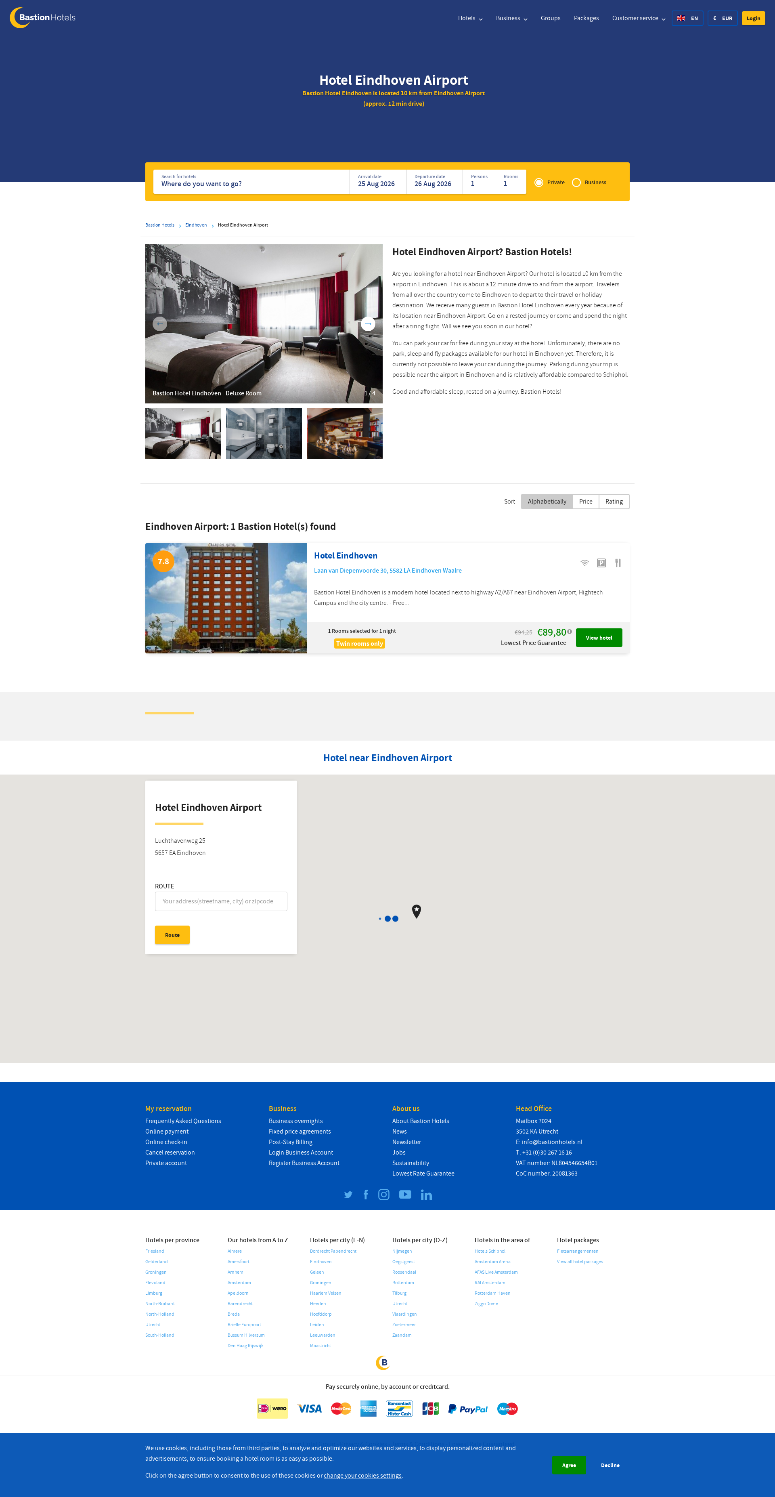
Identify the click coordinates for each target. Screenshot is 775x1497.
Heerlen (318, 1303)
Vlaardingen (404, 1314)
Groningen (156, 1272)
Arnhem (235, 1272)
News (399, 1131)
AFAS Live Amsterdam (496, 1272)
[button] (753, 18)
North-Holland (159, 1314)
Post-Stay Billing (290, 1142)
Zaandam (402, 1335)
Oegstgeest (403, 1261)
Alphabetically (547, 501)
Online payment (167, 1131)
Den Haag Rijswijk (246, 1345)
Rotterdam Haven (493, 1293)
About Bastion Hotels (420, 1121)
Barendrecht (240, 1303)
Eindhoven (321, 1261)
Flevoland (155, 1282)
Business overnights (296, 1121)
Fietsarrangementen (578, 1251)
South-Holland (159, 1335)
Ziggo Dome (486, 1303)
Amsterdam (239, 1282)
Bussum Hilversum (246, 1335)
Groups (551, 18)
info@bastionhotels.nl (552, 1142)
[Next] (368, 324)
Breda (234, 1314)
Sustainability (410, 1163)
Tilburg (399, 1293)
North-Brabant (160, 1303)
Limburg (153, 1293)
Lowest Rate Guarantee (423, 1173)
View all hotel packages (580, 1261)
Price (586, 501)
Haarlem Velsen (325, 1293)
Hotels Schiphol (490, 1251)
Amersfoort (238, 1261)
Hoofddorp (321, 1314)
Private (556, 182)
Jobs (399, 1152)
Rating (614, 501)
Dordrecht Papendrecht (333, 1251)
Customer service (636, 18)
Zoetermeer (404, 1324)
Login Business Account (301, 1152)
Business (509, 18)
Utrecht (152, 1324)
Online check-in (166, 1142)
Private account (166, 1163)
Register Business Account (304, 1163)
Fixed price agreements (300, 1131)
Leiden (317, 1324)
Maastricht (320, 1345)
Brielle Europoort (244, 1324)
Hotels (467, 18)
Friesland (154, 1251)
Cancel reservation (170, 1152)
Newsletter (406, 1142)
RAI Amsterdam (490, 1282)
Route (164, 886)
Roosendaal (404, 1272)
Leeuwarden (322, 1335)
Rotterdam (403, 1282)
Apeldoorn (238, 1293)
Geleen (317, 1272)
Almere (235, 1251)
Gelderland (156, 1261)
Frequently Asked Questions (183, 1121)
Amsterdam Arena (493, 1261)
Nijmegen (402, 1251)
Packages (586, 18)
